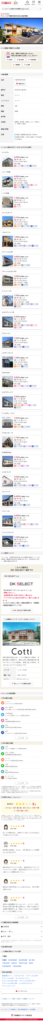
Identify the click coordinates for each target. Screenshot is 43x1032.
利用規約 (13, 1009)
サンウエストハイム (22, 978)
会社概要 (32, 1009)
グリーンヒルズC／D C (27, 980)
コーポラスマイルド (25, 983)
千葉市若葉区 (17, 966)
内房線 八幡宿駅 (20, 134)
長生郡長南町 (23, 960)
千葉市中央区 (23, 963)
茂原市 (31, 963)
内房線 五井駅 (20, 137)
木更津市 (14, 963)
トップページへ (22, 991)
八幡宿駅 (17, 65)
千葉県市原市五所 (20, 80)
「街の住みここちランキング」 (21, 815)
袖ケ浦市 (21, 59)
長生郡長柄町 (12, 960)
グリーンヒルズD (7, 978)
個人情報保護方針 (23, 1009)
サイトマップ (5, 1009)
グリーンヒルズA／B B (9, 983)
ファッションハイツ (8, 986)
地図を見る (21, 83)
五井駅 (28, 65)
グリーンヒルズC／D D (9, 980)
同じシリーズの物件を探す (22, 683)
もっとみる (21, 737)
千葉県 (4, 956)
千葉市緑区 (33, 59)
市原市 (10, 59)
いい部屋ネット (5, 999)
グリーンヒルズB (31, 975)
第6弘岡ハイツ (7, 975)
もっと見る (21, 917)
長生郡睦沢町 (6, 966)
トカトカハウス (19, 975)
